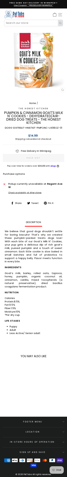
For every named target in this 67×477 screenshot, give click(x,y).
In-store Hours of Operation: (33, 442)
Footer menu (32, 421)
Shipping (20, 139)
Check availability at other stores (25, 192)
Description (33, 222)
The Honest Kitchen (33, 108)
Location (33, 432)
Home (32, 103)
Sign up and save (33, 452)
